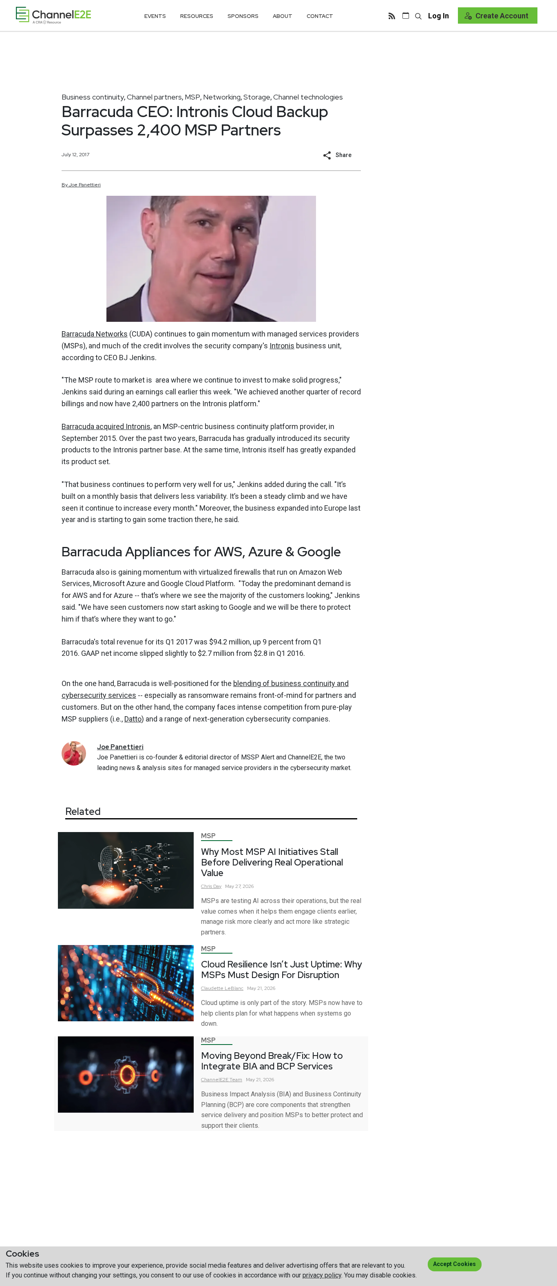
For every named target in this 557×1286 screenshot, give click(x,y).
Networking (222, 97)
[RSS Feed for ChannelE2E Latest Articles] (392, 15)
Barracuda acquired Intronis (106, 426)
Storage (256, 97)
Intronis (282, 345)
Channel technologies (308, 97)
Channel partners (154, 97)
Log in (438, 15)
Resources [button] (196, 16)
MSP (192, 97)
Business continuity (93, 97)
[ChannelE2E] (53, 15)
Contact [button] (320, 16)
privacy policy (322, 1275)
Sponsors (243, 16)
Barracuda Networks (95, 334)
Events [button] (155, 16)
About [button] (282, 16)
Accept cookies (454, 1264)
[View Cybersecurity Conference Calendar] (405, 15)
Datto (132, 719)
